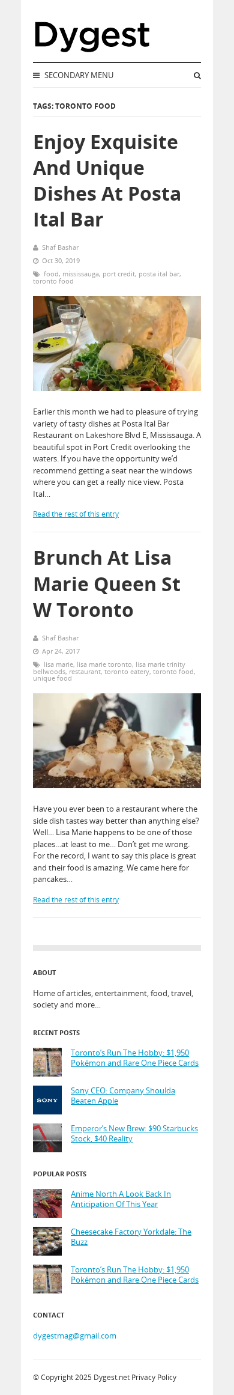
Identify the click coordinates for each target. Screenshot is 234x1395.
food (51, 273)
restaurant (85, 671)
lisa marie (58, 664)
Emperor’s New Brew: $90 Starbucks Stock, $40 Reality (134, 1133)
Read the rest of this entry (76, 514)
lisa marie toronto (104, 664)
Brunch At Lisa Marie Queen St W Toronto (107, 583)
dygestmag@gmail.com (74, 1335)
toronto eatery (126, 671)
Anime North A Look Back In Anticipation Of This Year (121, 1199)
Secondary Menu (78, 75)
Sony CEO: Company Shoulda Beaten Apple (123, 1096)
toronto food (53, 280)
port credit (119, 273)
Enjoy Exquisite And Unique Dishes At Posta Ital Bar (107, 180)
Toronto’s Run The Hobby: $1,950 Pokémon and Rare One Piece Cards (135, 1058)
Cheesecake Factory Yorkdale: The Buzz (131, 1237)
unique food (52, 677)
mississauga (80, 273)
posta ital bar (159, 273)
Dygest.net (112, 1377)
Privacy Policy (153, 1377)
